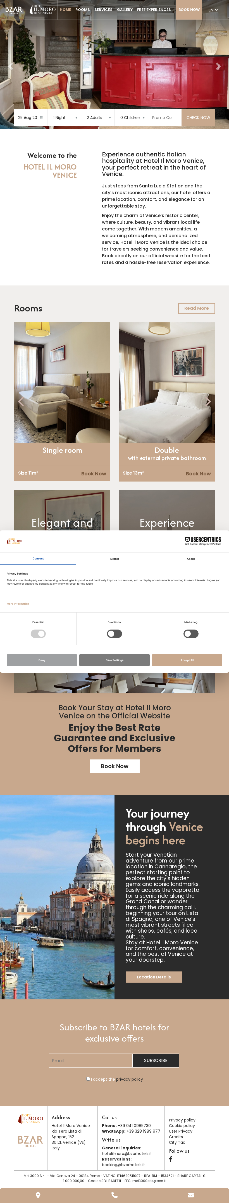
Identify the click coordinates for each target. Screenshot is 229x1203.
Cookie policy (182, 1125)
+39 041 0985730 (134, 1125)
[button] (10, 64)
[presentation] (21, 402)
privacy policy (129, 1079)
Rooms (82, 9)
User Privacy (180, 1131)
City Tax (177, 1142)
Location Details (154, 977)
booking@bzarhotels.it (123, 1165)
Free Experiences (154, 9)
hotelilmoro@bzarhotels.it (127, 1153)
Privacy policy (182, 1120)
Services (103, 9)
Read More (196, 308)
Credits (176, 1137)
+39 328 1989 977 (142, 1131)
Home (65, 9)
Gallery (125, 9)
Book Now (189, 9)
